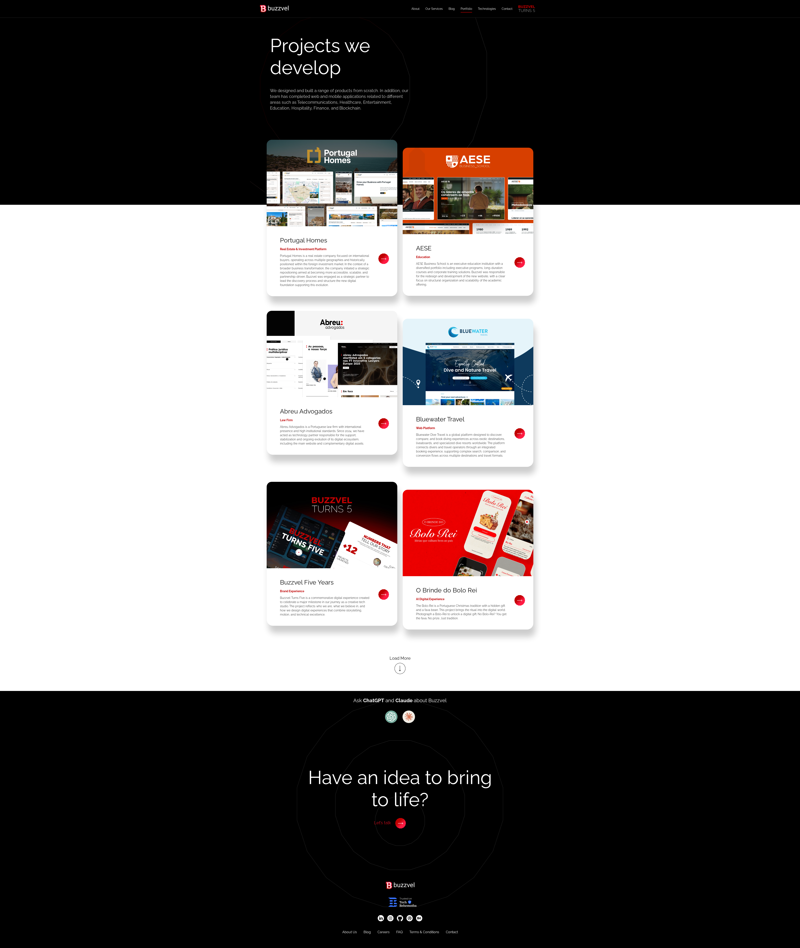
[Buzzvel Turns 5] (526, 8)
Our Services (434, 8)
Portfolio (466, 8)
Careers (384, 932)
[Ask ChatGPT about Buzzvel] (391, 717)
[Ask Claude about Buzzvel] (408, 717)
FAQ (399, 932)
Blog (452, 8)
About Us (349, 932)
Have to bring (400, 788)
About (415, 8)
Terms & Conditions (424, 932)
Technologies (487, 8)
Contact (507, 8)
